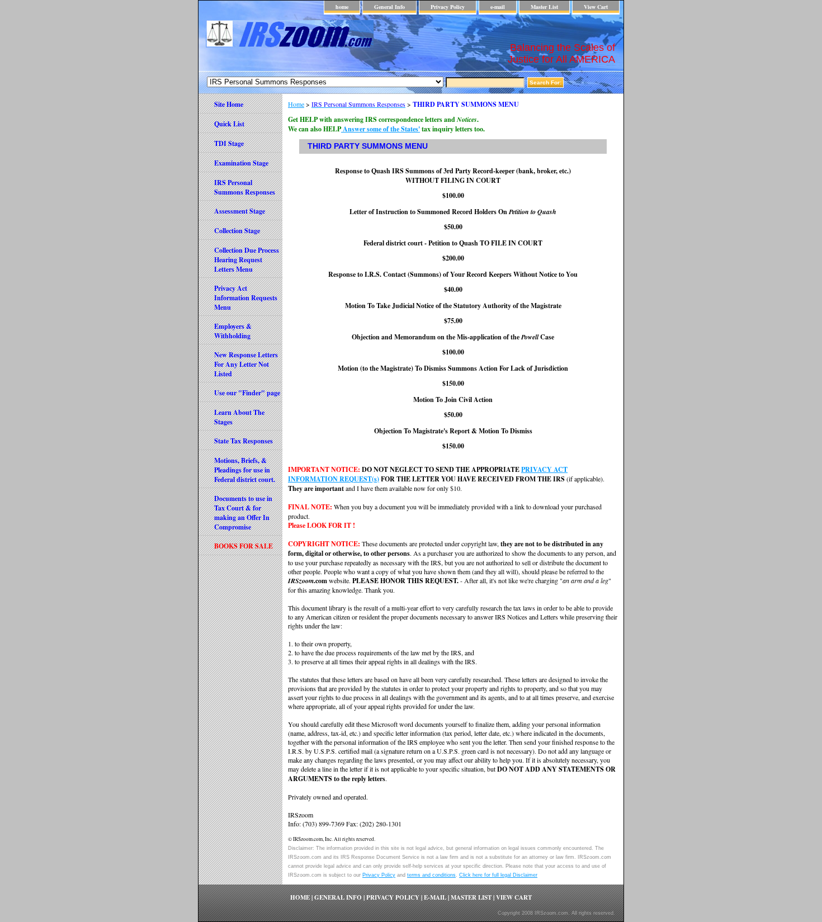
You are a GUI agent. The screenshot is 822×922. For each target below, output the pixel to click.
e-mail (497, 7)
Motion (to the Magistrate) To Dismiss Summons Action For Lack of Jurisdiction (453, 368)
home (342, 7)
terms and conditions (431, 875)
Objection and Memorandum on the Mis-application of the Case (453, 337)
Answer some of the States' (380, 129)
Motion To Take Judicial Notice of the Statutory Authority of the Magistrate (453, 305)
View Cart (596, 7)
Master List (544, 7)
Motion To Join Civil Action (453, 399)
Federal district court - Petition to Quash (452, 243)
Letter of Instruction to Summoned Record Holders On (452, 211)
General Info (389, 7)
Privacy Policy (448, 7)
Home (296, 104)
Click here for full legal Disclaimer (498, 875)
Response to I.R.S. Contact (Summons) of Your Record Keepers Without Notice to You (453, 274)
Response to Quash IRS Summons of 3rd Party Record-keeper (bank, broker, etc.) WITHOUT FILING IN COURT (453, 175)
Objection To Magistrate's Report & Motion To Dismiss (453, 431)
